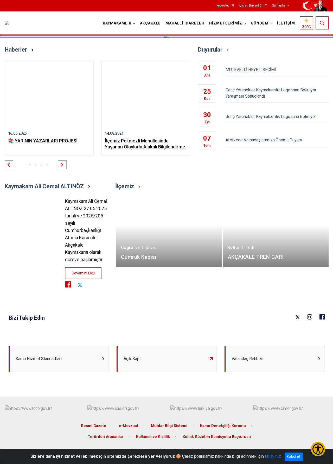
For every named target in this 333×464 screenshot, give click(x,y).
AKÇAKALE (150, 23)
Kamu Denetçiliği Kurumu (223, 426)
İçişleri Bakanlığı (250, 5)
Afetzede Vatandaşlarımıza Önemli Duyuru (264, 139)
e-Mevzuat (128, 426)
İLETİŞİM (286, 23)
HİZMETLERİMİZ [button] (225, 23)
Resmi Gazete (93, 426)
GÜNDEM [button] (259, 23)
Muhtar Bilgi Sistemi (169, 426)
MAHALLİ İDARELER (184, 23)
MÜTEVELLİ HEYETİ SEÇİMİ (251, 69)
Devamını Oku (83, 273)
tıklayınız (273, 456)
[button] (9, 164)
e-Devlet (223, 5)
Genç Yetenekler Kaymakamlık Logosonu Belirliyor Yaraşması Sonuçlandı (271, 93)
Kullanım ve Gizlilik (153, 437)
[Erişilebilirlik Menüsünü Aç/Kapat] (318, 449)
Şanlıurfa (278, 5)
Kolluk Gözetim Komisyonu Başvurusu (217, 437)
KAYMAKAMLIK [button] (117, 23)
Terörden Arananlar (105, 437)
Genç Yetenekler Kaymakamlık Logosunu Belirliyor (271, 116)
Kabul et (293, 456)
